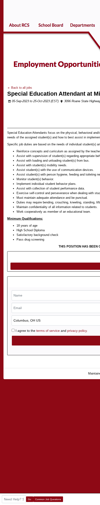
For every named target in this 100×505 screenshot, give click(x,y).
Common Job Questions (48, 499)
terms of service (48, 330)
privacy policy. (77, 330)
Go (29, 499)
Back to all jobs (21, 87)
